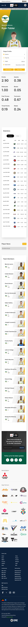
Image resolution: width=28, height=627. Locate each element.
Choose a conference (6, 1)
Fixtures (3, 561)
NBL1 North (4, 570)
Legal (16, 563)
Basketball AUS (18, 580)
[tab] (10, 136)
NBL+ (16, 565)
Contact (17, 559)
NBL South (4, 572)
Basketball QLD (18, 570)
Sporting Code (10, 617)
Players (16, 557)
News (3, 557)
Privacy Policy (13, 615)
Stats (3, 565)
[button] (7, 1)
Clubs (16, 556)
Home (3, 556)
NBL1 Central (4, 578)
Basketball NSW (18, 578)
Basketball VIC (18, 572)
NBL (2, 585)
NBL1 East (4, 574)
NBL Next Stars (5, 589)
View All (24, 243)
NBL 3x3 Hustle (5, 587)
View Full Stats (8, 69)
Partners (17, 561)
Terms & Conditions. (6, 615)
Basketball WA (18, 576)
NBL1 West (4, 576)
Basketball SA (17, 574)
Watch (3, 559)
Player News (19, 69)
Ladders (3, 563)
